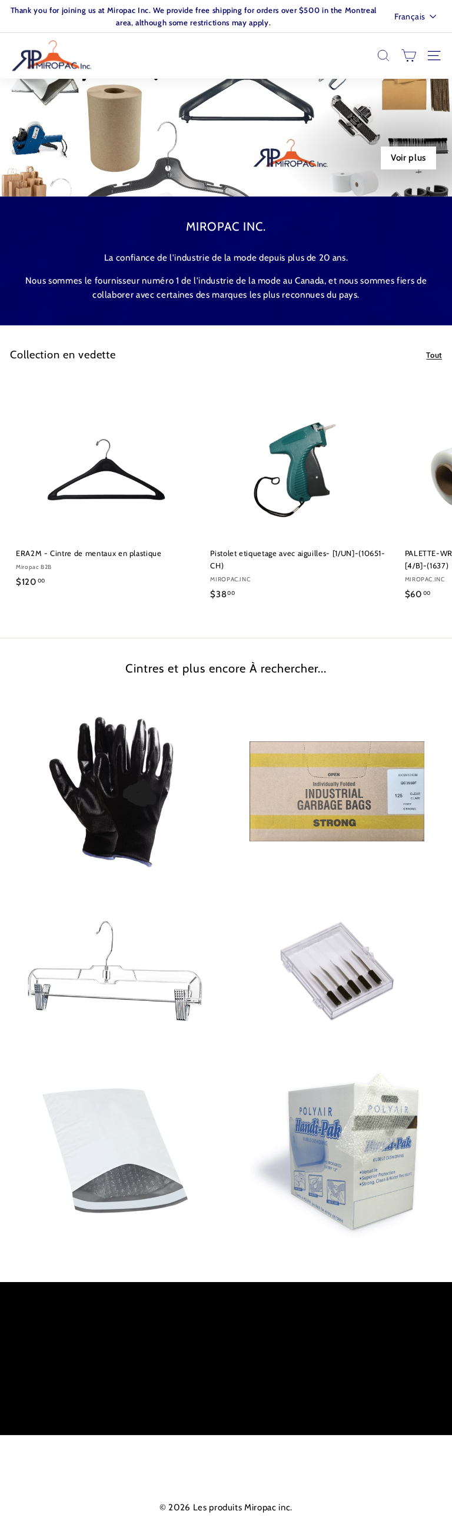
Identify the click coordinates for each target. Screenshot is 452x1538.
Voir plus (408, 157)
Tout (434, 354)
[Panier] (409, 55)
